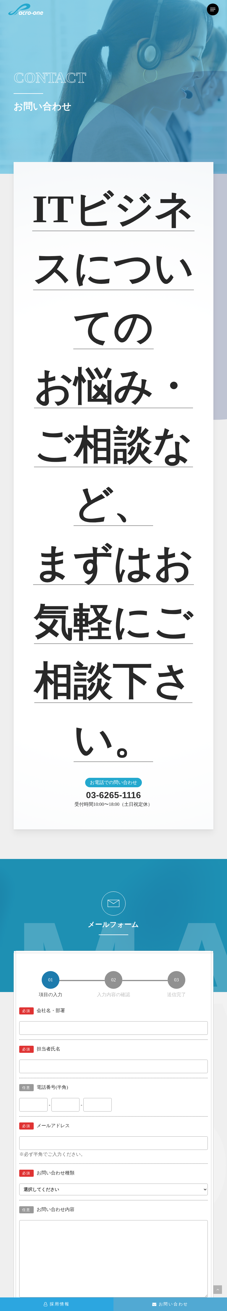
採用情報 (59, 1304)
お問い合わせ (174, 1304)
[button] (213, 9)
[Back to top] (217, 1289)
